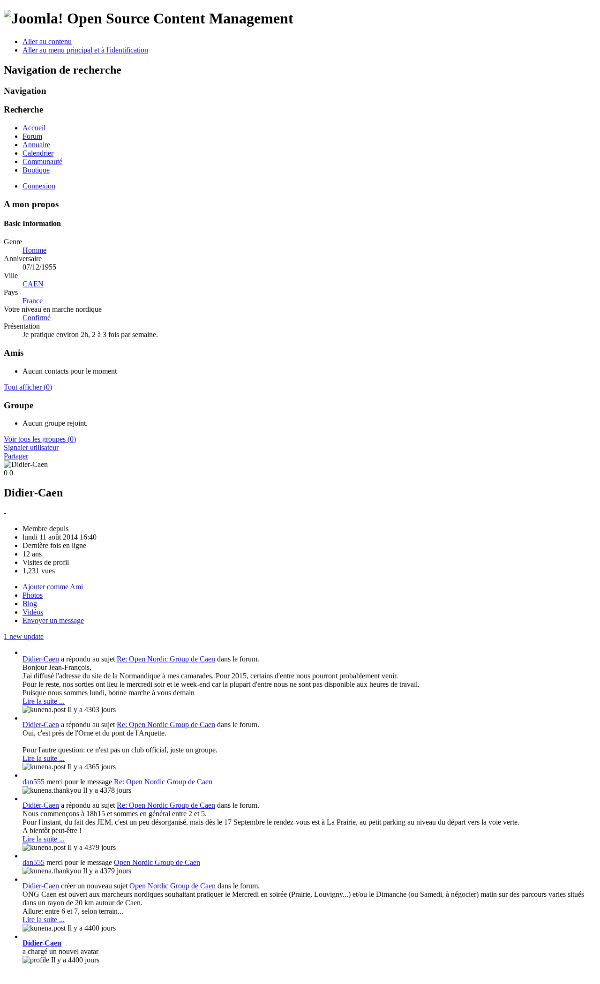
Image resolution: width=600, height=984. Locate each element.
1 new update (24, 636)
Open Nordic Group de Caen (157, 862)
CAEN (33, 284)
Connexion (38, 186)
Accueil (33, 128)
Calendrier (37, 153)
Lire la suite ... (43, 701)
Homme (34, 250)
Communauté (42, 161)
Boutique (36, 170)
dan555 (33, 782)
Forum (32, 136)
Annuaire (36, 145)
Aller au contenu (47, 41)
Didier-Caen (40, 659)
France (32, 301)
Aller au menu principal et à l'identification (85, 50)
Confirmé (36, 318)
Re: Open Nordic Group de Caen (166, 659)
